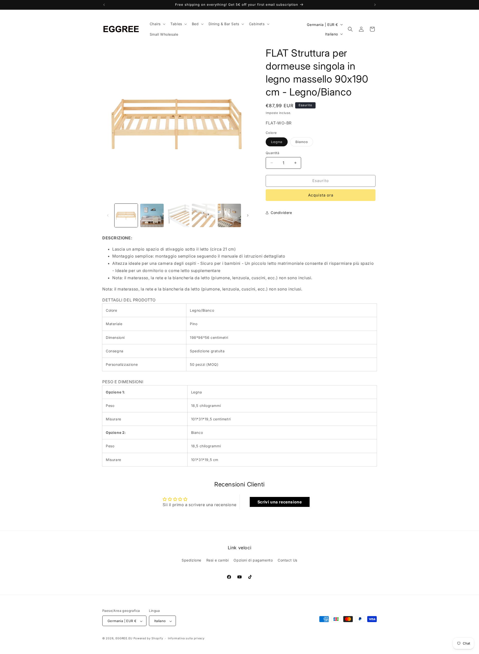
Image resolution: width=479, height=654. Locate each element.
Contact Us (287, 560)
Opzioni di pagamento (253, 560)
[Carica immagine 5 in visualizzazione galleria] (203, 215)
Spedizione (191, 560)
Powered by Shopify (148, 638)
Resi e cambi (217, 560)
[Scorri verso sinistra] (107, 215)
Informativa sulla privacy (186, 638)
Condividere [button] (281, 212)
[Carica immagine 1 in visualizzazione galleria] (126, 215)
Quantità (272, 153)
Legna (279, 142)
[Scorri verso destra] (247, 215)
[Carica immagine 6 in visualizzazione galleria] (229, 215)
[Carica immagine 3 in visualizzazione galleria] (151, 215)
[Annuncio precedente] (104, 4)
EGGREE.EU (124, 638)
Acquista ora (320, 195)
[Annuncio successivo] (374, 4)
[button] (157, 24)
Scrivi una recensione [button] (279, 501)
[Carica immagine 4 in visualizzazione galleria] (177, 215)
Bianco (304, 142)
